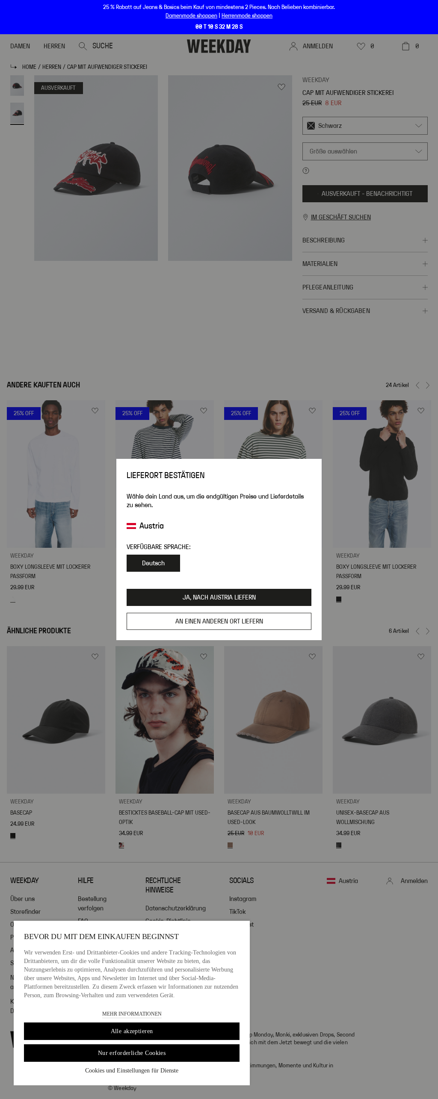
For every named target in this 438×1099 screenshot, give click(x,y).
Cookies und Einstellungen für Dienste (131, 1070)
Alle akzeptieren (132, 1031)
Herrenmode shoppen (247, 16)
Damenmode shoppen (191, 16)
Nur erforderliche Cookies (132, 1053)
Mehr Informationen (132, 1014)
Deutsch (153, 563)
